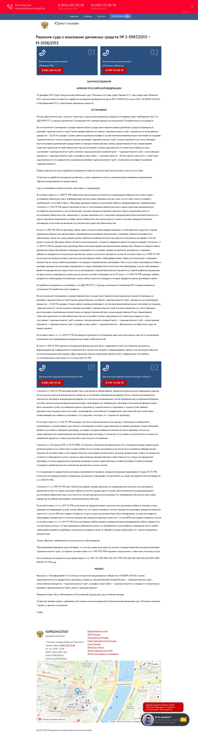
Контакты (101, 16)
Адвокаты (74, 16)
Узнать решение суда (120, 16)
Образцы (88, 16)
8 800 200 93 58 (67, 645)
